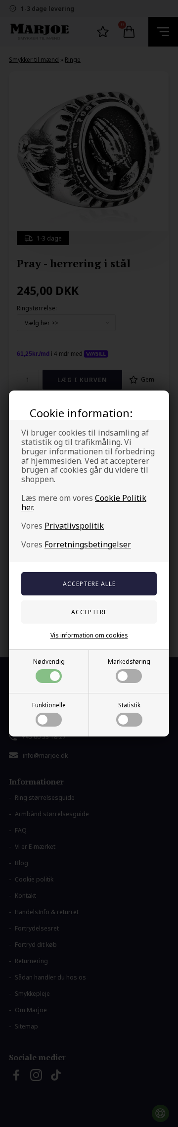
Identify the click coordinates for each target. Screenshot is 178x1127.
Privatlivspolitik (74, 525)
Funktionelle (49, 705)
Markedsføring (129, 661)
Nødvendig (49, 661)
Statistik (129, 705)
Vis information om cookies (89, 635)
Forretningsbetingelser (87, 544)
